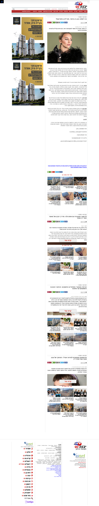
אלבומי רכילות (58, 453)
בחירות (42, 450)
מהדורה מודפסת (47, 11)
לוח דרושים (51, 461)
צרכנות (66, 11)
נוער (60, 457)
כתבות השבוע (58, 459)
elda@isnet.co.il (82, 467)
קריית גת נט (59, 473)
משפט (46, 450)
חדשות (81, 11)
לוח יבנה (55, 11)
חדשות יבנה (58, 449)
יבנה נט (85, 17)
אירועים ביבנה (49, 462)
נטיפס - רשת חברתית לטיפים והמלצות (53, 468)
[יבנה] (77, 9)
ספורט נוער (51, 445)
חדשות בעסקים (52, 450)
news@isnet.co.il (82, 462)
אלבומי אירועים (51, 453)
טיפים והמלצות (26, 11)
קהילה (75, 11)
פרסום (59, 475)
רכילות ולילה (58, 447)
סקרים (39, 445)
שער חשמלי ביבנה (57, 476)
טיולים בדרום (58, 471)
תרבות (71, 11)
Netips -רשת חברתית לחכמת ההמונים (53, 470)
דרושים (35, 11)
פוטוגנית (59, 448)
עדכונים (59, 446)
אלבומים (59, 452)
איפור (83, 26)
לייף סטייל (39, 463)
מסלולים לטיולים (58, 470)
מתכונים (52, 459)
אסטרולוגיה (47, 459)
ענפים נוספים (44, 445)
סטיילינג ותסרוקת (78, 26)
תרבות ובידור (58, 455)
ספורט (59, 444)
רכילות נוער (53, 457)
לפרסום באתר (47, 9)
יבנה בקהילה (58, 460)
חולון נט (59, 474)
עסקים (40, 11)
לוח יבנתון (45, 463)
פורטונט (53, 460)
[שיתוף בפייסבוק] (66, 22)
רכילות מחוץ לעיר (49, 448)
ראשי (85, 11)
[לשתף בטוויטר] (62, 22)
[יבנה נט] (77, 450)
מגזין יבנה (59, 458)
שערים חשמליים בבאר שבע (55, 466)
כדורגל (60, 445)
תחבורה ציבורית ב (50, 464)
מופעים (59, 456)
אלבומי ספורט (54, 446)
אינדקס (56, 461)
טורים (61, 11)
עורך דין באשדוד (58, 467)
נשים (80, 17)
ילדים (51, 456)
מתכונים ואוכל (58, 464)
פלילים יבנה (59, 450)
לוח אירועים (46, 456)
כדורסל (55, 445)
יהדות (60, 461)
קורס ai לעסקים (41, 459)
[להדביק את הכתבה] (53, 172)
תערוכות (55, 456)
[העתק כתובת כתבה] (57, 22)
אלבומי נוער (59, 457)
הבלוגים (58, 463)
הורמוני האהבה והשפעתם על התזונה (77, 296)
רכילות (55, 448)
